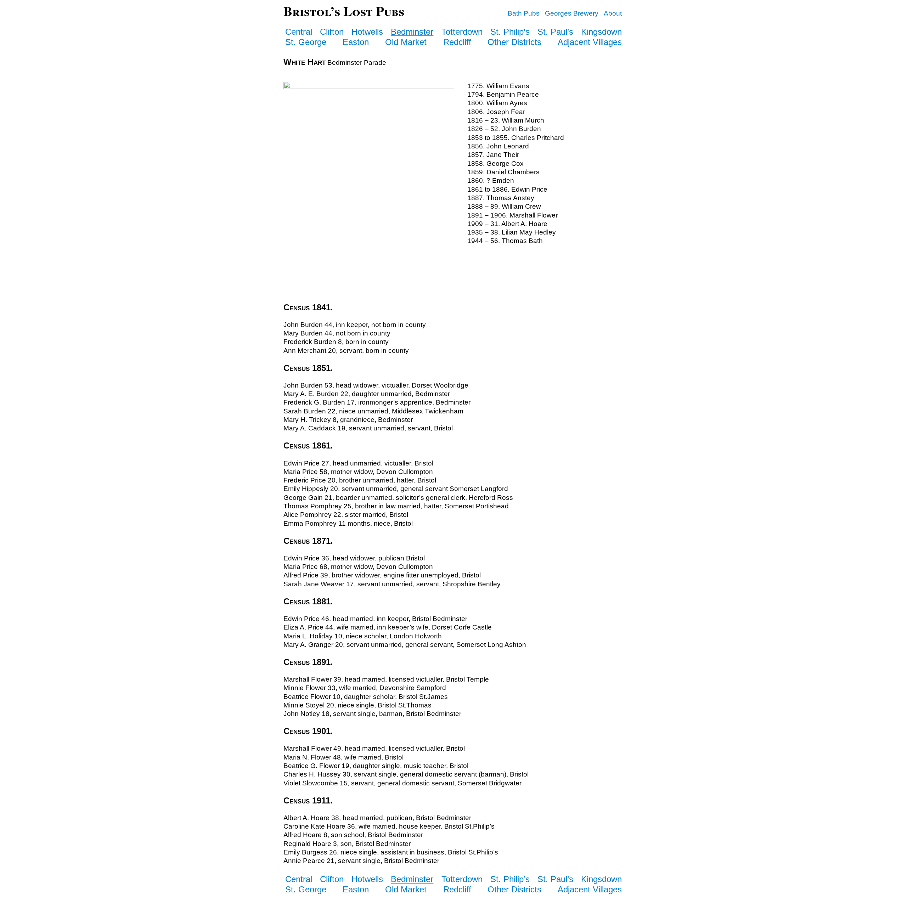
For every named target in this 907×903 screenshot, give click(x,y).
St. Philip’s (510, 31)
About (613, 13)
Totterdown (462, 31)
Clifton (332, 31)
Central (298, 31)
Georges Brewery (571, 13)
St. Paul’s (555, 31)
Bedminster (412, 31)
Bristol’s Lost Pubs (343, 11)
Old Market (406, 42)
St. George (305, 42)
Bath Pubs (524, 13)
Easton (356, 42)
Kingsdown (601, 31)
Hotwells (367, 31)
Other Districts (514, 42)
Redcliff (457, 42)
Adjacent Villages (590, 42)
